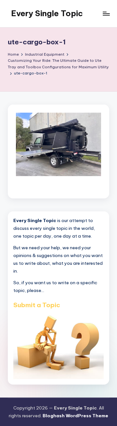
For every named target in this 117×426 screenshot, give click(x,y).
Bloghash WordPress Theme (75, 416)
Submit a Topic (36, 305)
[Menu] (106, 13)
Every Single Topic (47, 13)
